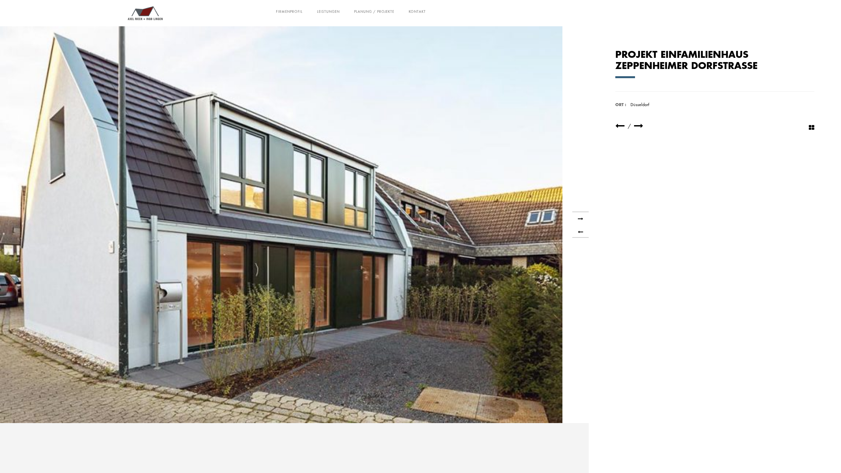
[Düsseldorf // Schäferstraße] (620, 126)
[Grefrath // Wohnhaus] (638, 126)
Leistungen (328, 11)
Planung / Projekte (374, 11)
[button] (14, 458)
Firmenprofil (289, 11)
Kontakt (417, 11)
